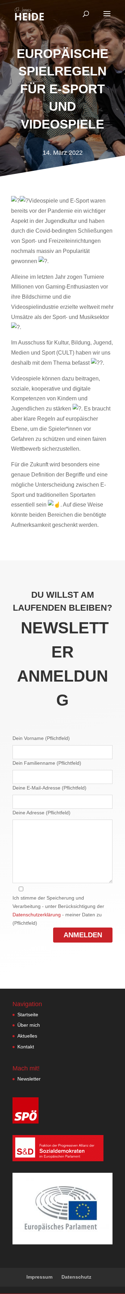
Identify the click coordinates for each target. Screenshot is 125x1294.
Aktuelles (27, 1036)
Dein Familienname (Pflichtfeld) (46, 763)
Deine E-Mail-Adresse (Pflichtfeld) (49, 788)
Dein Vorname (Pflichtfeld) (41, 738)
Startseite (27, 1014)
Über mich (28, 1025)
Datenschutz (76, 1277)
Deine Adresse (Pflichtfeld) (41, 812)
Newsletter (29, 1079)
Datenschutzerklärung (36, 914)
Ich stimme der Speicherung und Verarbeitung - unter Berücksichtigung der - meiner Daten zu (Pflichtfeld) (58, 910)
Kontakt (25, 1046)
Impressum (39, 1277)
